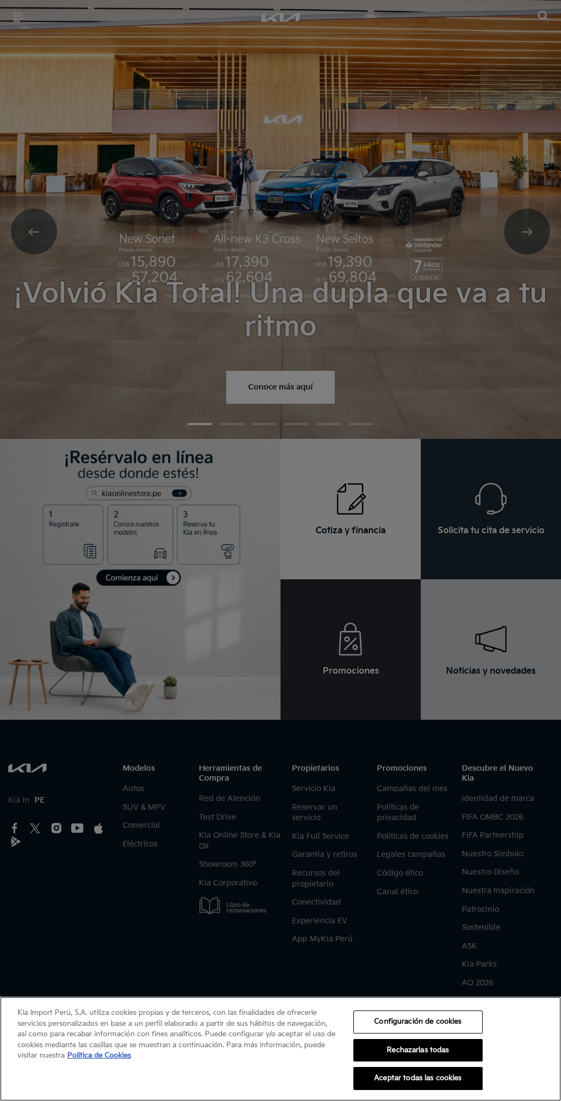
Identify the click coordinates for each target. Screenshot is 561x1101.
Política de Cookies (99, 1055)
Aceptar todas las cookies (417, 1078)
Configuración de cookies (417, 1021)
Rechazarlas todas (418, 1050)
